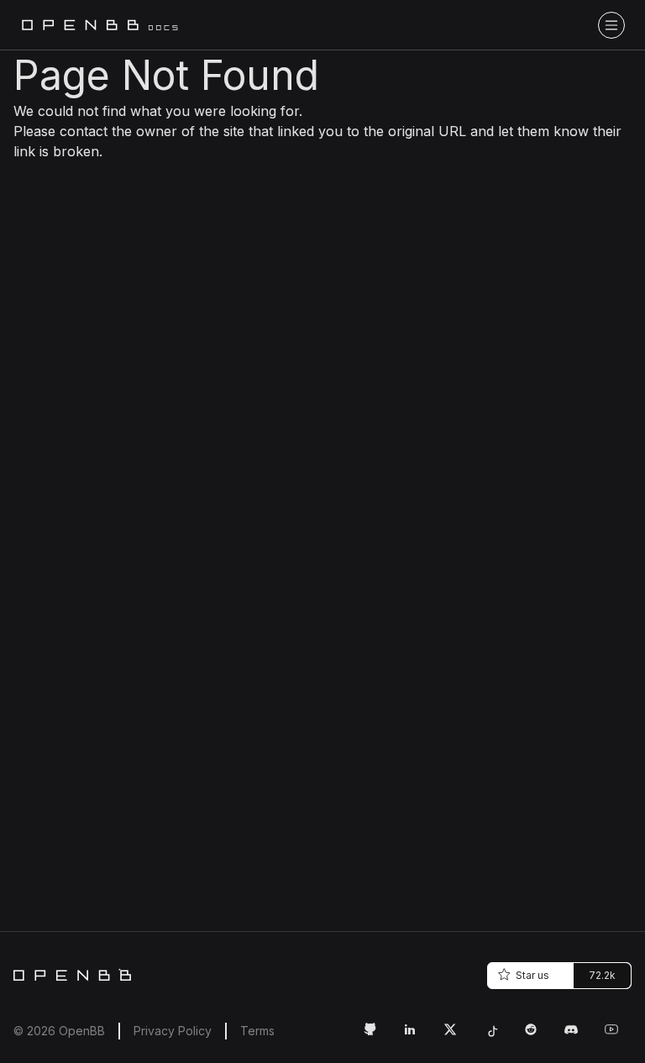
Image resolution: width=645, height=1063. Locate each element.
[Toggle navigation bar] (611, 25)
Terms (257, 1031)
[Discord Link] (577, 1036)
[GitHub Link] (376, 1036)
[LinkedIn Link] (416, 1036)
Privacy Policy (173, 1031)
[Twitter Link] (456, 1036)
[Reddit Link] (537, 1036)
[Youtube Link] (618, 1036)
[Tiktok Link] (497, 1036)
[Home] (72, 975)
